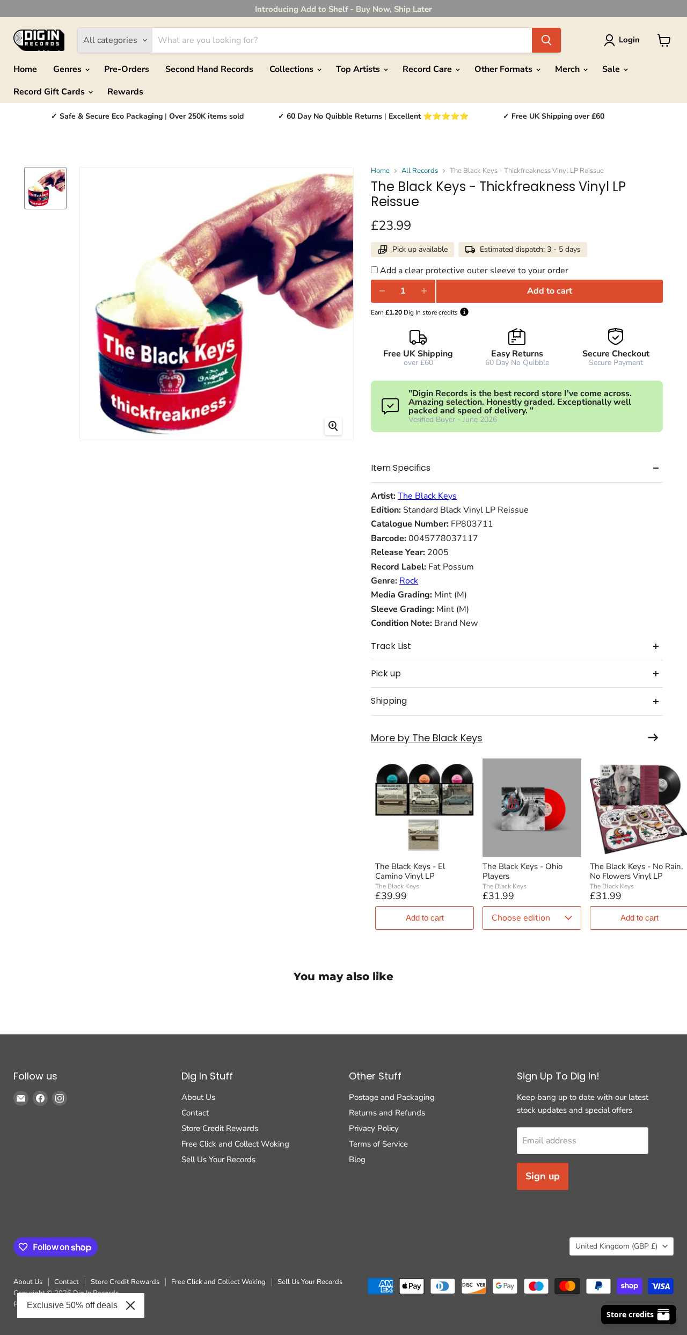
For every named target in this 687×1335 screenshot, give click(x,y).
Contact (195, 1112)
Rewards (125, 92)
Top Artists (359, 69)
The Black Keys (427, 496)
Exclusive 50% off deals (72, 1305)
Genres (68, 69)
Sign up (542, 1176)
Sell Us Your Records (218, 1159)
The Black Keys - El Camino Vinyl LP (410, 871)
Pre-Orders (126, 69)
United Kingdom (616, 1246)
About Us (198, 1097)
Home (25, 69)
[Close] (130, 1305)
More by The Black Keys (427, 738)
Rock (408, 581)
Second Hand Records (209, 69)
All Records (419, 171)
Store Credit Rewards (219, 1128)
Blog (357, 1159)
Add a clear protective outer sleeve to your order (474, 270)
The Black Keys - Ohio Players (522, 871)
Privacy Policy (374, 1128)
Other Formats (504, 69)
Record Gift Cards (50, 92)
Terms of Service (378, 1144)
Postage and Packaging (392, 1097)
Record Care (428, 69)
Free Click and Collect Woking (235, 1144)
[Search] (546, 40)
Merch (568, 69)
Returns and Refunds (387, 1112)
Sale (612, 69)
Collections (292, 69)
